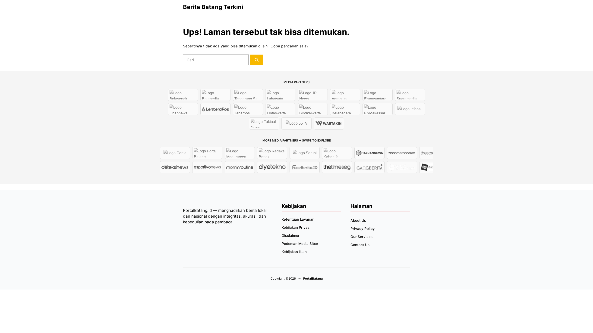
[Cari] (256, 60)
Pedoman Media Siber (300, 243)
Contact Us (359, 245)
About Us (358, 220)
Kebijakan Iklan (294, 252)
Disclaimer (291, 235)
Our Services (361, 236)
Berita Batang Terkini (213, 6)
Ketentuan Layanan (298, 219)
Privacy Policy (362, 228)
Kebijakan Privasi (296, 227)
